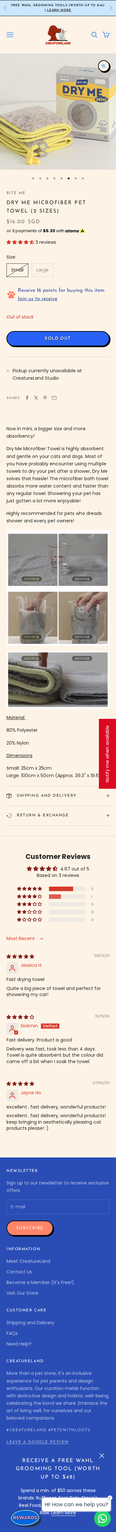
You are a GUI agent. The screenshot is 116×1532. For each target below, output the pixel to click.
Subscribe (30, 1228)
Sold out (58, 339)
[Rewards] (25, 1518)
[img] (20, 956)
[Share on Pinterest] (45, 397)
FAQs (12, 1333)
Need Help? (19, 1344)
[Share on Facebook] (27, 397)
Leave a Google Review (37, 1442)
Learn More (59, 10)
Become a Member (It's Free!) (40, 1282)
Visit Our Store (22, 1293)
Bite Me (16, 193)
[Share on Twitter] (36, 397)
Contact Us (19, 1272)
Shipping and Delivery (30, 1322)
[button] (20, 242)
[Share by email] (54, 397)
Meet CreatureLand (28, 1261)
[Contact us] (102, 1518)
